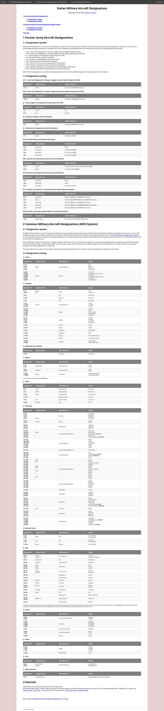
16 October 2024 (70, 690)
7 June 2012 (36, 690)
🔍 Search (159, 2)
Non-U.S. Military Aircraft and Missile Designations (44, 699)
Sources (26, 33)
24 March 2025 (83, 690)
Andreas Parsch (90, 13)
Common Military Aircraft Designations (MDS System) (42, 24)
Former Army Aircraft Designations (36, 16)
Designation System (35, 19)
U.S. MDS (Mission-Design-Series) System (125, 235)
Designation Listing (35, 21)
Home (3, 2)
